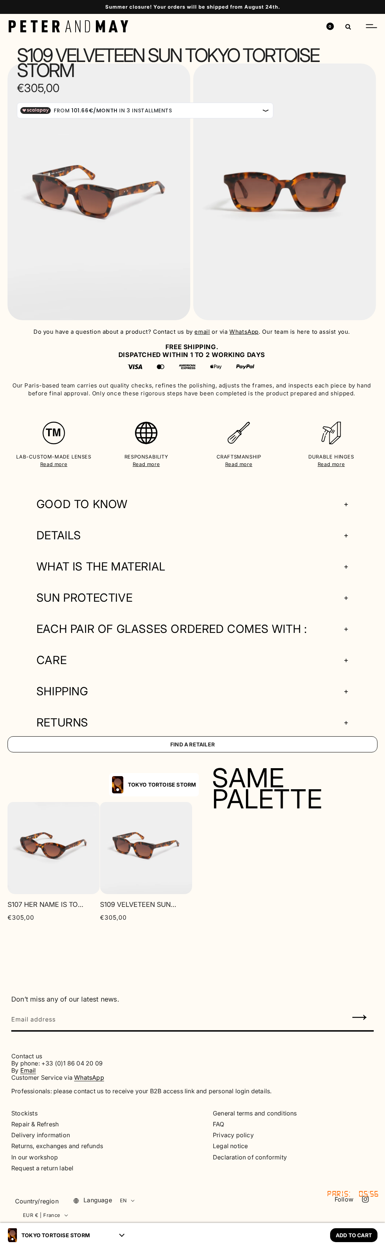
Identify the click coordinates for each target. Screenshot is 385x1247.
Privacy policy (233, 1135)
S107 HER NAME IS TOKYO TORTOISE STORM (46, 904)
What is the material (100, 566)
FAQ (218, 1124)
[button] (371, 26)
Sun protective (84, 598)
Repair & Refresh (35, 1124)
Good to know (82, 504)
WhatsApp (244, 331)
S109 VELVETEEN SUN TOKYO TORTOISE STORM (138, 904)
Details (58, 535)
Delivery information (40, 1135)
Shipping (62, 691)
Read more (53, 464)
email (202, 331)
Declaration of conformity (250, 1157)
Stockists (24, 1113)
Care (51, 660)
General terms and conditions (255, 1113)
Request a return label (42, 1168)
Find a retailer (192, 744)
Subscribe (360, 1018)
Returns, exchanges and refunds (57, 1146)
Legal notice (230, 1146)
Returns (62, 722)
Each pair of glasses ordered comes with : (171, 629)
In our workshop (34, 1157)
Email (28, 1070)
